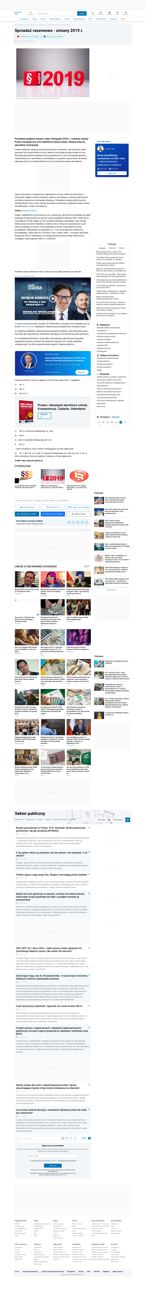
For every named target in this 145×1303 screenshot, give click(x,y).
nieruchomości (27, 326)
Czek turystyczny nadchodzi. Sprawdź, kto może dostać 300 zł (111, 286)
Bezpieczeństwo (29, 210)
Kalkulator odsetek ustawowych (108, 342)
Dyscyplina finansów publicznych (108, 394)
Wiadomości (41, 25)
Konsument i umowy (59, 1204)
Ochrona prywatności (30, 1247)
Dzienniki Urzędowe (59, 1227)
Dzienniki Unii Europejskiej (61, 1230)
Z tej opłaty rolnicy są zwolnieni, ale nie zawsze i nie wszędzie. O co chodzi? (110, 258)
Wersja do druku (28, 507)
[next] (89, 1113)
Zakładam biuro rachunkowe (100, 1199)
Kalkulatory (105, 324)
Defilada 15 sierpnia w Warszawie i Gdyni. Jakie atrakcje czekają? (111, 309)
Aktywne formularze (109, 355)
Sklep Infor (56, 1211)
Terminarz (104, 417)
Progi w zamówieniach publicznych (109, 389)
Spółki (74, 1201)
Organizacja (30, 795)
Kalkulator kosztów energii (106, 336)
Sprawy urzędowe (58, 1206)
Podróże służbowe (97, 1230)
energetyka (37, 500)
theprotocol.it (115, 1234)
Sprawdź (44, 415)
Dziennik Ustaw (58, 1222)
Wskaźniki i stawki (98, 1219)
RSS (88, 1247)
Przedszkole (38, 1222)
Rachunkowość (19, 1201)
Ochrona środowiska (104, 367)
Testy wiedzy (38, 1239)
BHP (35, 1208)
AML (93, 1211)
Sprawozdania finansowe (99, 1208)
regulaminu (53, 1136)
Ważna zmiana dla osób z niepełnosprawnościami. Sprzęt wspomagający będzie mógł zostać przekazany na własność (108, 298)
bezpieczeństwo (49, 500)
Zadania (48, 795)
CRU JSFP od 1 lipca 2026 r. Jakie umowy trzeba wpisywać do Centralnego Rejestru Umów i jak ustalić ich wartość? (111, 275)
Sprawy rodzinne (58, 1199)
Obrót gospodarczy (21, 1204)
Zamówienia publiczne (105, 364)
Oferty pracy (115, 1237)
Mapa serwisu (118, 1247)
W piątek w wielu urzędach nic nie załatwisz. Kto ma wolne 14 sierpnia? (111, 314)
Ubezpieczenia (38, 1204)
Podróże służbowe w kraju (100, 1222)
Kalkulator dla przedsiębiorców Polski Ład (111, 333)
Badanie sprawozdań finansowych (109, 392)
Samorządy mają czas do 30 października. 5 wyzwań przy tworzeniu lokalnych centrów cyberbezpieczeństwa (111, 281)
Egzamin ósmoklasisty (41, 1237)
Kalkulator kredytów (104, 339)
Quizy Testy (101, 406)
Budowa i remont (116, 1206)
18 (103, 422)
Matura (36, 1234)
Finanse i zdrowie (77, 1211)
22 (121, 422)
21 (116, 422)
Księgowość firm (20, 1196)
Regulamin (71, 1247)
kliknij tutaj (63, 1150)
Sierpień (116, 417)
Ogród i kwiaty (115, 1208)
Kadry (35, 19)
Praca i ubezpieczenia (79, 1204)
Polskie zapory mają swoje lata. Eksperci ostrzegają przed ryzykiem (110, 264)
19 (108, 422)
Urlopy (36, 1206)
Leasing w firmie (77, 1208)
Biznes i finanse (77, 1199)
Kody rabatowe (115, 1227)
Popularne (102, 248)
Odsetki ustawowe (97, 1232)
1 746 (84, 1113)
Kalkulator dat (102, 351)
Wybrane (122, 248)
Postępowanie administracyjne (107, 358)
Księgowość (24, 19)
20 (112, 422)
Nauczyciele (38, 1227)
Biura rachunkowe (98, 1196)
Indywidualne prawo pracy (42, 1199)
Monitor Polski (57, 1225)
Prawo (67, 19)
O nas (17, 1247)
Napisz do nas (55, 507)
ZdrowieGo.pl (115, 1222)
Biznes (43, 19)
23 (125, 422)
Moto (90, 19)
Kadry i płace (19, 1232)
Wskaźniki (104, 374)
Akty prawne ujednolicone (61, 1232)
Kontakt (97, 1247)
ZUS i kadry (18, 1206)
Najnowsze (112, 248)
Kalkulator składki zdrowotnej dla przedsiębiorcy (108, 329)
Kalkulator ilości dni (104, 348)
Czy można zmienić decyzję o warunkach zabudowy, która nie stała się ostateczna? (110, 303)
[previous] (63, 1113)
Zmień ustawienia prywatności (53, 1247)
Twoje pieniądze (79, 19)
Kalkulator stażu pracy (79, 1232)
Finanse (40, 795)
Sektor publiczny (55, 19)
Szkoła (36, 1225)
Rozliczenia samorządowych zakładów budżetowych (110, 402)
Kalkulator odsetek (78, 1230)
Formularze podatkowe (118, 1232)
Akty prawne (57, 1219)
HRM (35, 1211)
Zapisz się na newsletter (81, 507)
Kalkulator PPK (102, 345)
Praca (55, 1208)
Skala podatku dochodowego (101, 1234)
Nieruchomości (101, 19)
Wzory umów (115, 1230)
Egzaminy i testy (39, 1230)
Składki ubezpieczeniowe (99, 1227)
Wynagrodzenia (39, 1201)
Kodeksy (56, 1234)
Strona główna (19, 25)
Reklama (106, 1247)
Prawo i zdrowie (58, 1213)
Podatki (17, 1199)
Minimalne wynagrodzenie (100, 1225)
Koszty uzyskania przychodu (107, 397)
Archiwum (114, 1225)
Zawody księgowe (20, 1208)
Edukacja (113, 19)
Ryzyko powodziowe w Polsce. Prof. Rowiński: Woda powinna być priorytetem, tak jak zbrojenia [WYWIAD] (111, 253)
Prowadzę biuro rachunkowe (100, 1201)
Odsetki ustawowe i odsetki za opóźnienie (111, 377)
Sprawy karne (57, 1201)
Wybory (99, 370)
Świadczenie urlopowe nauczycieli (109, 380)
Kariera (81, 1247)
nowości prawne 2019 (23, 500)
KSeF (123, 19)
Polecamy (98, 656)
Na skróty (114, 1219)
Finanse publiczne (103, 361)
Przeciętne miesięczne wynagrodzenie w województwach (111, 384)
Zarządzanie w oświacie (41, 1232)
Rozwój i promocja (60, 795)
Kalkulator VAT (77, 1227)
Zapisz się (81, 372)
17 (99, 422)
